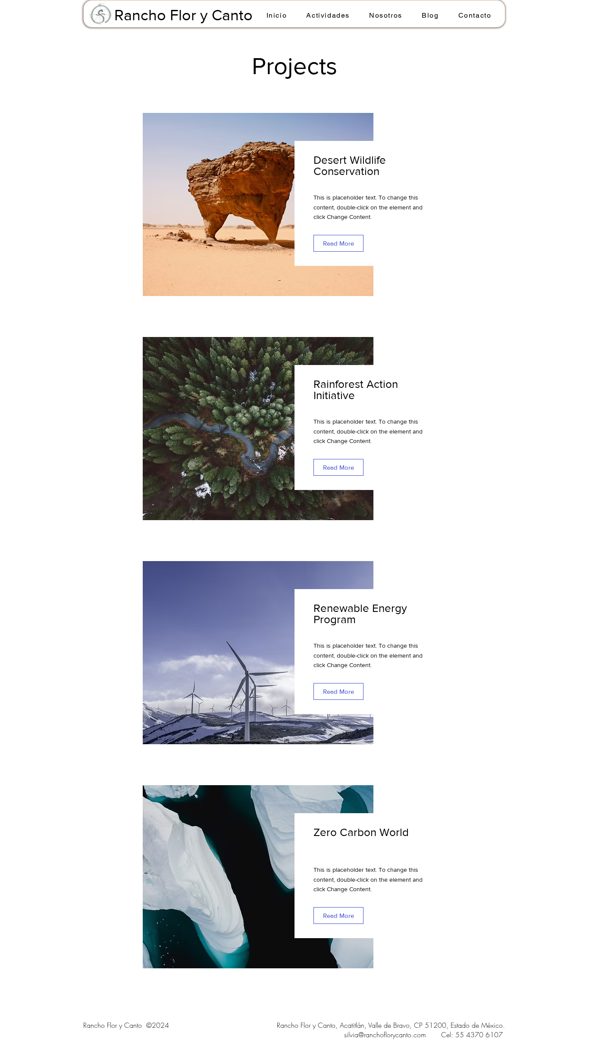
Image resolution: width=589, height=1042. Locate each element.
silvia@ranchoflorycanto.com (385, 1034)
